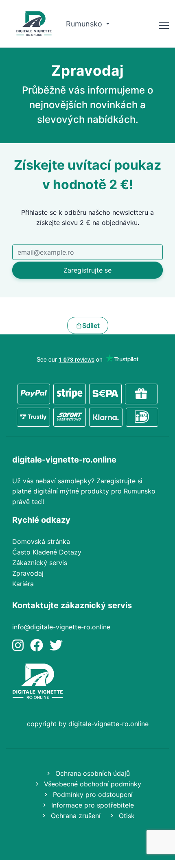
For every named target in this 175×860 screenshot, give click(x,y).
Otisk (126, 816)
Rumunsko (85, 24)
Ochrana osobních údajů (91, 773)
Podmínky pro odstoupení (92, 794)
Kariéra (23, 584)
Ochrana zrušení (75, 816)
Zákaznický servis (39, 563)
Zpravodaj (28, 573)
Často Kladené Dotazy (46, 552)
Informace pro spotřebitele (91, 805)
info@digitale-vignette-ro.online (61, 627)
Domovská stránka (41, 541)
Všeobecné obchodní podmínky (91, 784)
